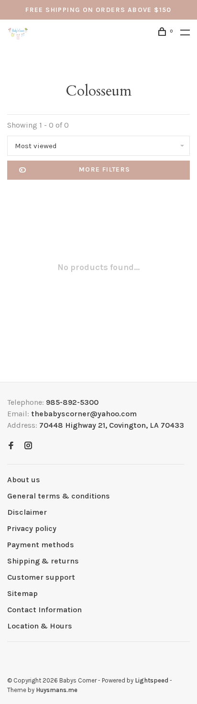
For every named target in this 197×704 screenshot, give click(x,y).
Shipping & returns (43, 560)
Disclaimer (27, 512)
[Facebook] (11, 446)
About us (23, 479)
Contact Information (44, 609)
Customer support (41, 577)
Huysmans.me (56, 689)
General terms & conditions (58, 495)
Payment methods (40, 544)
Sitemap (22, 593)
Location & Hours (39, 625)
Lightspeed (151, 680)
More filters (105, 169)
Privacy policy (31, 528)
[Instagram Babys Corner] (28, 446)
